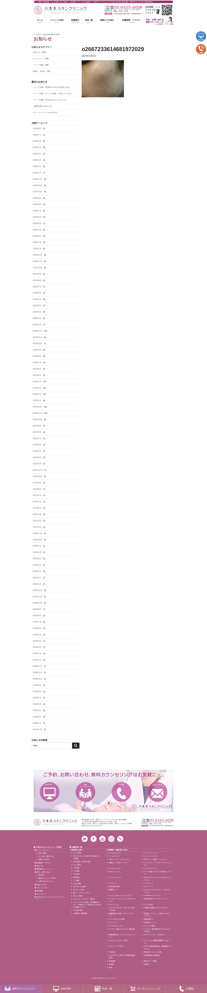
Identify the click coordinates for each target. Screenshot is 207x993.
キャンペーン (38, 59)
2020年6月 (37, 552)
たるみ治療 (77, 883)
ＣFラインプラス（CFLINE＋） (155, 934)
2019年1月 (37, 660)
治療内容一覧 (77, 847)
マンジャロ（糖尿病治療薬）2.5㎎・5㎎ (157, 942)
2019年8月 (37, 615)
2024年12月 (37, 255)
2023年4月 (37, 381)
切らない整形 (77, 896)
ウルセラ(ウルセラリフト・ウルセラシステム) (157, 891)
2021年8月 (37, 489)
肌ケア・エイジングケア (81, 893)
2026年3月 (37, 160)
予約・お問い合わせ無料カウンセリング (155, 20)
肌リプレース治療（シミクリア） (155, 859)
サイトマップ (41, 894)
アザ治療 (76, 874)
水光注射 (112, 952)
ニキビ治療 (77, 853)
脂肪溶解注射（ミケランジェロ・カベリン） (122, 936)
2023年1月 (37, 400)
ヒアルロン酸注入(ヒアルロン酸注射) (122, 929)
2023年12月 (37, 331)
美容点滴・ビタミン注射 (152, 952)
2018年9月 (37, 685)
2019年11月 (37, 596)
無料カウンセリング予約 (46, 878)
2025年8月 (37, 204)
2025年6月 (37, 217)
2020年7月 (37, 546)
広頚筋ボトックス (150, 922)
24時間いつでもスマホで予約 (158, 10)
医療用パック (113, 890)
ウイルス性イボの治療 (116, 919)
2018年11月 (37, 672)
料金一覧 (89, 21)
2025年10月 (37, 192)
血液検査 (112, 961)
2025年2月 (37, 242)
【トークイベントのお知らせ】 (45, 113)
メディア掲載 (38, 65)
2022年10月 (37, 419)
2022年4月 (37, 457)
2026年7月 (37, 135)
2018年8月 (37, 691)
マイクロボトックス (116, 926)
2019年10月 (37, 603)
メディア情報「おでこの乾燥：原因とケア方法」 (53, 93)
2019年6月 (37, 628)
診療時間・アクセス (131, 21)
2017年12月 (37, 729)
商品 (110, 967)
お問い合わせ (157, 784)
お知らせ (36, 52)
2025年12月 (37, 179)
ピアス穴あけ (148, 904)
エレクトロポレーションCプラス (120, 895)
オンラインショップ (148, 988)
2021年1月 (37, 527)
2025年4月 (37, 230)
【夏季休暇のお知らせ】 (43, 106)
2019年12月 (37, 590)
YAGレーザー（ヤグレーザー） (120, 859)
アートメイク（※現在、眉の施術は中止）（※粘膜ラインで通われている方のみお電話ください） (87, 904)
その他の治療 (77, 910)
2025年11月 (37, 185)
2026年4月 (37, 154)
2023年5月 (37, 375)
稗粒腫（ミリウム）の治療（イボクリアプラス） (157, 915)
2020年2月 (37, 578)
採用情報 (40, 891)
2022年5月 (37, 451)
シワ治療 (76, 880)
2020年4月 (37, 565)
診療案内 (75, 21)
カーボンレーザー (115, 868)
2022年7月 (37, 438)
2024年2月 (37, 318)
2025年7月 (37, 211)
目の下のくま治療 (79, 886)
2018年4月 (37, 717)
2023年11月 (37, 337)
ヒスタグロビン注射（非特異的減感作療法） (122, 956)
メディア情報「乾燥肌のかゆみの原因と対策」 (52, 87)
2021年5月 (37, 508)
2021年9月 (37, 483)
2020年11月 (37, 533)
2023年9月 (37, 350)
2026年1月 (37, 173)
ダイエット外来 (78, 890)
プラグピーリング (150, 868)
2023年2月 (37, 394)
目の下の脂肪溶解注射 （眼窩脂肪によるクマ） (157, 947)
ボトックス (113, 922)
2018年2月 (37, 723)
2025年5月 (37, 223)
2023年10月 (37, 343)
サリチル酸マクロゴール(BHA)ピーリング (158, 873)
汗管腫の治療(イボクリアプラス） (156, 908)
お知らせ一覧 (41, 884)
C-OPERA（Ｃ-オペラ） (152, 895)
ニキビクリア (148, 883)
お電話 (121, 784)
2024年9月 (37, 274)
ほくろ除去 (77, 865)
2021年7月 (37, 495)
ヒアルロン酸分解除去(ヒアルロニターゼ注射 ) (157, 930)
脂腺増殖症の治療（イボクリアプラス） (121, 915)
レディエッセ (113, 904)
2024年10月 (37, 268)
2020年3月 (37, 571)
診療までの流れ (107, 21)
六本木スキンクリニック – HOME (48, 847)
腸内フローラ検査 (150, 961)
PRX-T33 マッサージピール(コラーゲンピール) (158, 879)
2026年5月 (37, 147)
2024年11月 (37, 261)
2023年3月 (37, 388)
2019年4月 (37, 641)
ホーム (40, 21)
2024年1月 (37, 325)
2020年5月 (37, 559)
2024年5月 (37, 299)
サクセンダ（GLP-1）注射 (118, 940)
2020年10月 (37, 540)
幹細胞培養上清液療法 (152, 955)
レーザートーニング (151, 853)
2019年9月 (37, 609)
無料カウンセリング (85, 785)
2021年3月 (37, 521)
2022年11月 (37, 413)
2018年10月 (37, 679)
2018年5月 (37, 710)
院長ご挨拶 (42, 853)
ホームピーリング (115, 877)
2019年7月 (37, 622)
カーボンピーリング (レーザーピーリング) (158, 864)
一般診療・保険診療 (80, 913)
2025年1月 (37, 249)
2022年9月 (37, 426)
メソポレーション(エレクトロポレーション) (122, 900)
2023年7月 (37, 362)
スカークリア (148, 886)
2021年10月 (37, 476)
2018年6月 (37, 704)
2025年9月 (37, 198)
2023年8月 (37, 356)
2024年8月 (37, 280)
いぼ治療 (76, 868)
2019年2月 (37, 653)
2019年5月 (37, 635)
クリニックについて (44, 850)
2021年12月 (37, 470)
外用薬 (146, 964)
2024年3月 (37, 312)
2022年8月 (37, 432)
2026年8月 (37, 128)
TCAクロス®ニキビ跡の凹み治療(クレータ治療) (87, 857)
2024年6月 (37, 293)
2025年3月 (37, 236)
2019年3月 (37, 647)
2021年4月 (37, 514)
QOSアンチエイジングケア (91, 825)
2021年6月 (37, 502)
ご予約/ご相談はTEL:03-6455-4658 (123, 7)
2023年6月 (37, 369)
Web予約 (48, 784)
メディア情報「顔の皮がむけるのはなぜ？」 (51, 100)
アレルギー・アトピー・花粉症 (84, 899)
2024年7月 (37, 287)
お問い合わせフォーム (46, 881)
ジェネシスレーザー (151, 856)
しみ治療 (76, 871)
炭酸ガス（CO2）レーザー (118, 862)
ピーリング (113, 883)
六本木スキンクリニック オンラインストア (51, 898)
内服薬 (111, 964)
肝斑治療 (76, 877)
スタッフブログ (42, 888)
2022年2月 (37, 464)
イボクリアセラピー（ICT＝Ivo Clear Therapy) (122, 909)
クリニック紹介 (57, 21)
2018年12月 (37, 666)
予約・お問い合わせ (44, 872)
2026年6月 (37, 141)
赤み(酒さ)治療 (114, 886)
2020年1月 (37, 584)
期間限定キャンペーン (44, 869)
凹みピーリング (114, 871)
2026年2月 (37, 166)
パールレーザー (114, 856)
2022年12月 (37, 407)
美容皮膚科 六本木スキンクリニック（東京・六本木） (60, 10)
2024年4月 (37, 305)
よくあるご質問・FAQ (46, 856)
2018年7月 (37, 698)
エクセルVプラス (115, 853)
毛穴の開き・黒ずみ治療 (81, 861)
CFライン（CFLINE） (116, 946)
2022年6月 (37, 445)
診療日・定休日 (39, 71)
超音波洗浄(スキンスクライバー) (155, 899)
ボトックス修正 (149, 926)
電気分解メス (148, 919)
